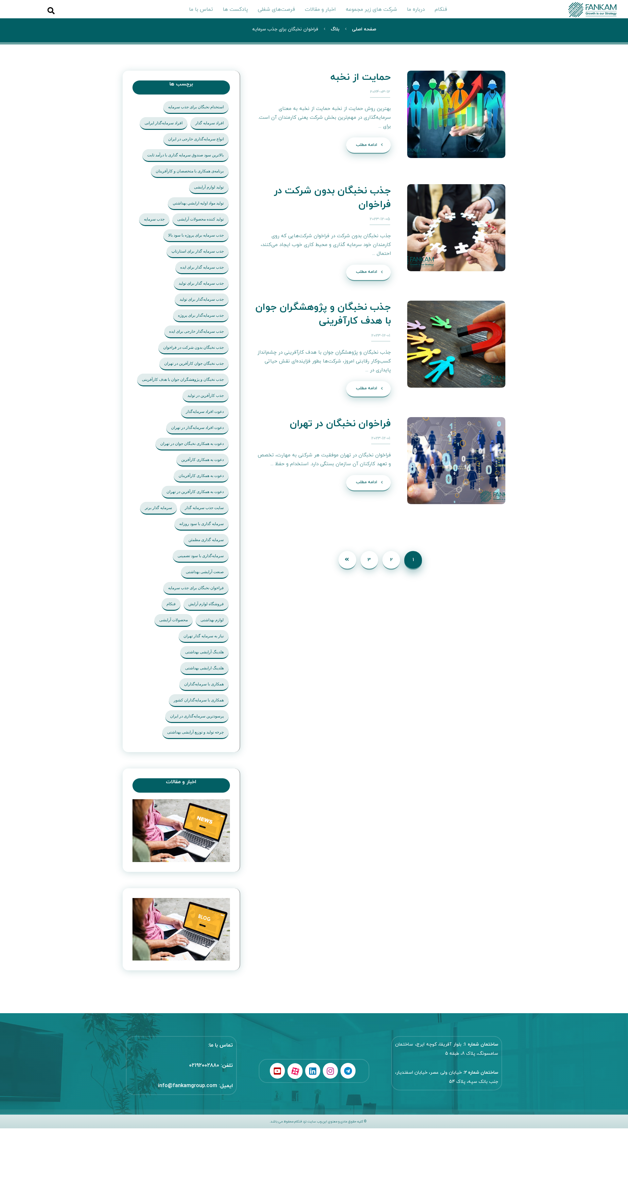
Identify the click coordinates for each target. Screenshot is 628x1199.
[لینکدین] (312, 1071)
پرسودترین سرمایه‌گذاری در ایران (197, 716)
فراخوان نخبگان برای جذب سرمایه (196, 588)
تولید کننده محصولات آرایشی (200, 219)
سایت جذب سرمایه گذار (204, 507)
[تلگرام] (348, 1071)
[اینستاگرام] (330, 1071)
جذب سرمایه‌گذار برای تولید (202, 299)
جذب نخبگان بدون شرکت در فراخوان (193, 347)
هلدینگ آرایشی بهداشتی (204, 652)
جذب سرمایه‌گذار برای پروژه (201, 315)
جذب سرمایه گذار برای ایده (202, 267)
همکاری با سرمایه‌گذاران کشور (199, 700)
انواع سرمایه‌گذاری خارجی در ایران (196, 139)
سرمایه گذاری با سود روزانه (201, 523)
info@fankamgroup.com (187, 1085)
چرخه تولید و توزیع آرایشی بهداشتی (195, 732)
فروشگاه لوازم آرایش (206, 604)
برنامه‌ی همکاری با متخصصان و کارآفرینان (190, 171)
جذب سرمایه (154, 219)
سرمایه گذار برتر (158, 507)
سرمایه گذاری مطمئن (206, 540)
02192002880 (204, 1065)
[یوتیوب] (277, 1071)
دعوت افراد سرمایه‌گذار (205, 411)
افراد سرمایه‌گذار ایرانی (164, 123)
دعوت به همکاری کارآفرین (202, 459)
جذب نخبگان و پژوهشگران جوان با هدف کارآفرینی (183, 379)
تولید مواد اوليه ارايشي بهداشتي (198, 203)
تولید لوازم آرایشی (209, 187)
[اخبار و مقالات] (181, 830)
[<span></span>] (181, 929)
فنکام (171, 604)
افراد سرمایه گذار (209, 123)
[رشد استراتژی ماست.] (595, 9)
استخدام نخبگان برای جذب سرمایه (196, 107)
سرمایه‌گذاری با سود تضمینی (201, 556)
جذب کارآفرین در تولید (205, 395)
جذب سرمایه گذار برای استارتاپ (197, 251)
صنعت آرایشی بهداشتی (205, 572)
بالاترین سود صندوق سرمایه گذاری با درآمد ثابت (185, 155)
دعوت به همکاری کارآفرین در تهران (195, 491)
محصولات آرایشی (173, 620)
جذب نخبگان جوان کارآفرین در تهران (194, 363)
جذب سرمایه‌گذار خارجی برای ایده (196, 331)
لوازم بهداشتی (212, 620)
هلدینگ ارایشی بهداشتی (204, 668)
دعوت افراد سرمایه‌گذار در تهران (197, 427)
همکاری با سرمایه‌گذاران (204, 684)
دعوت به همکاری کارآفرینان (201, 475)
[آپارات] (295, 1071)
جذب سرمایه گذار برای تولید (201, 283)
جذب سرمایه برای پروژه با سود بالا (196, 235)
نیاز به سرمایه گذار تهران (203, 636)
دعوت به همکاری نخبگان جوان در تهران (192, 443)
